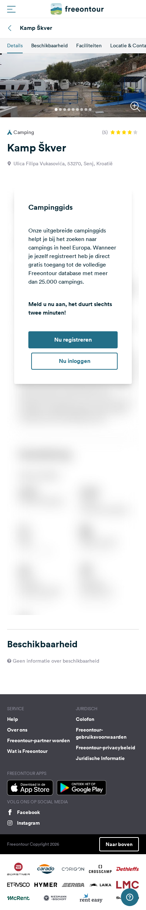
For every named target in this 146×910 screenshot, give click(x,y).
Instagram (28, 822)
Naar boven (119, 844)
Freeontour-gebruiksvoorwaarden (101, 733)
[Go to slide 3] (64, 109)
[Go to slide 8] (85, 109)
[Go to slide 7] (81, 109)
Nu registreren (73, 339)
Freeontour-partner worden (38, 740)
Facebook (28, 812)
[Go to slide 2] (60, 109)
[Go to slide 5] (73, 109)
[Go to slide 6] (77, 109)
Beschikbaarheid (49, 45)
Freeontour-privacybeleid (105, 747)
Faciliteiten (89, 45)
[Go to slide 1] (56, 109)
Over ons (17, 729)
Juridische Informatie (100, 758)
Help (12, 719)
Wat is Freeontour (27, 751)
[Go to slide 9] (90, 109)
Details (15, 45)
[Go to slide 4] (68, 109)
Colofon (85, 719)
